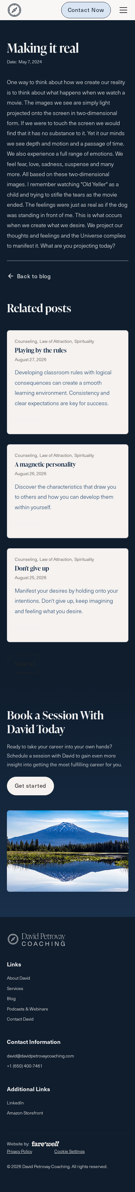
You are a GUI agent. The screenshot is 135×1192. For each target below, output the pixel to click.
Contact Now (86, 10)
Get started (30, 785)
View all (25, 663)
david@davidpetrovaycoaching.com (40, 1056)
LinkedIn (15, 1103)
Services (15, 988)
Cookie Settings (69, 1151)
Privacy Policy (19, 1151)
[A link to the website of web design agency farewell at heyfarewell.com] (45, 1143)
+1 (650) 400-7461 (25, 1066)
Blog (11, 998)
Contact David (20, 1019)
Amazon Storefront (25, 1113)
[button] (122, 10)
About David (18, 978)
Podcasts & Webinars (27, 1009)
